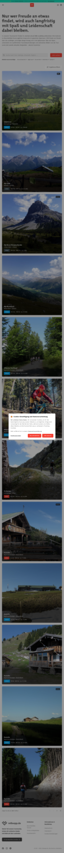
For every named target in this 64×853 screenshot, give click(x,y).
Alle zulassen (47, 435)
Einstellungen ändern (16, 435)
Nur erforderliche (34, 435)
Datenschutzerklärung (35, 431)
